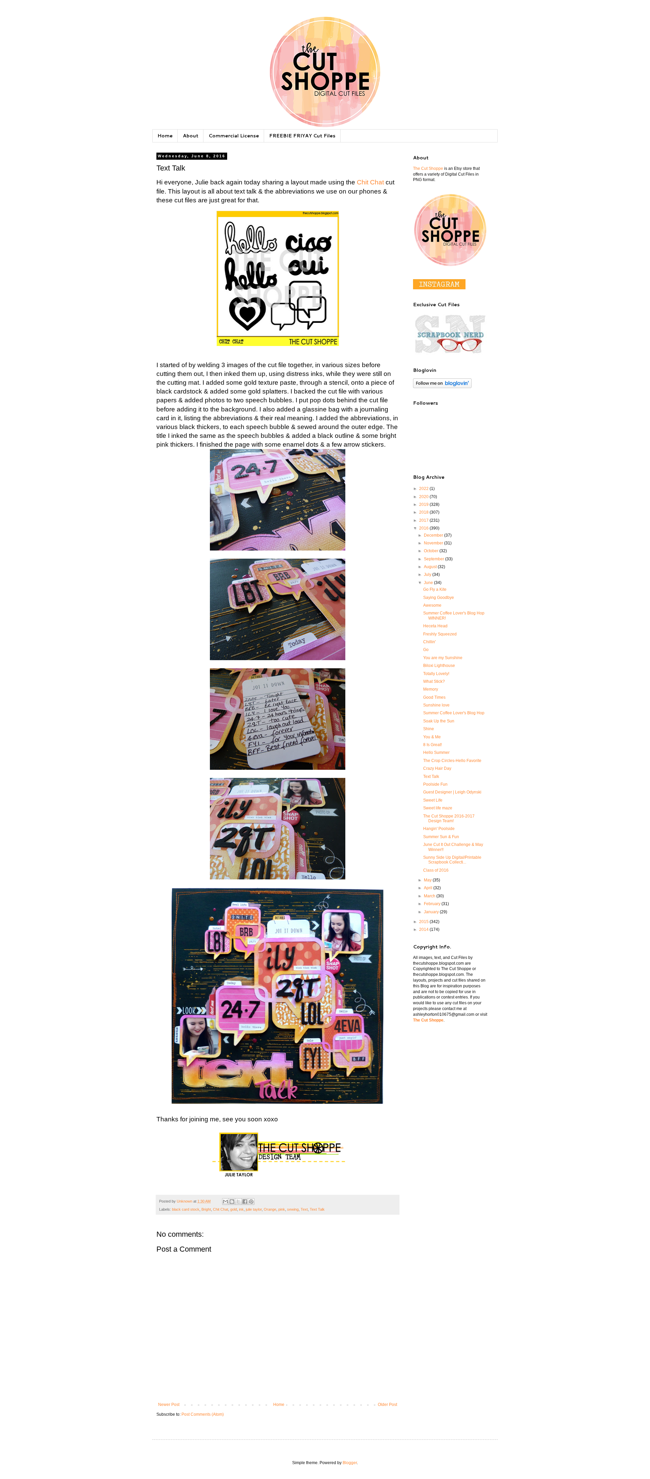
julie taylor (254, 1209)
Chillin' (429, 642)
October (431, 550)
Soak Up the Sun (438, 721)
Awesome (432, 605)
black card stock (185, 1209)
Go (426, 649)
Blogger (350, 1462)
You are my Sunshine (442, 657)
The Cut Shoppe (428, 168)
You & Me (432, 737)
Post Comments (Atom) (202, 1414)
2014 (424, 929)
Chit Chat (370, 182)
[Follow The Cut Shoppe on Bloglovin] (442, 386)
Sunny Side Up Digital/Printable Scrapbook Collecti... (452, 860)
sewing (293, 1209)
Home (165, 135)
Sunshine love (436, 705)
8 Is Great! (432, 744)
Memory (430, 689)
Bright (206, 1209)
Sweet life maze (437, 808)
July (428, 574)
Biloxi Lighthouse (439, 665)
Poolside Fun (435, 784)
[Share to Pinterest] (251, 1201)
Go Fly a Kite (435, 589)
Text (304, 1209)
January (432, 912)
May (428, 880)
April (428, 888)
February (432, 903)
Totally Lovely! (436, 673)
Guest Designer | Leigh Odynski (452, 792)
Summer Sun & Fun (441, 836)
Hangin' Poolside (439, 828)
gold (233, 1209)
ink (241, 1209)
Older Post (387, 1404)
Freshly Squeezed (440, 634)
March (430, 896)
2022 (424, 488)
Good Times (434, 697)
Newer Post (168, 1404)
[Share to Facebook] (244, 1201)
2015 (424, 921)
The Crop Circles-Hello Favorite (452, 760)
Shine (428, 728)
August (431, 566)
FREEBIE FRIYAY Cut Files (302, 135)
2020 (424, 496)
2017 (424, 520)
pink (281, 1209)
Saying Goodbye (438, 597)
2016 (424, 528)
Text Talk (317, 1209)
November (434, 543)
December (434, 535)
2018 (424, 512)
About (190, 135)
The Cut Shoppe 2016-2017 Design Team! (449, 818)
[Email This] (225, 1201)
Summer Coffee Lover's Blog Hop (453, 713)
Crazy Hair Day (437, 768)
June (429, 582)
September (434, 559)
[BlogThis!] (232, 1201)
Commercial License (234, 135)
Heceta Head (435, 626)
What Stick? (434, 681)
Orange (270, 1209)
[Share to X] (238, 1201)
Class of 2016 (436, 870)
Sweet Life (432, 800)
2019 (424, 504)
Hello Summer (436, 752)
